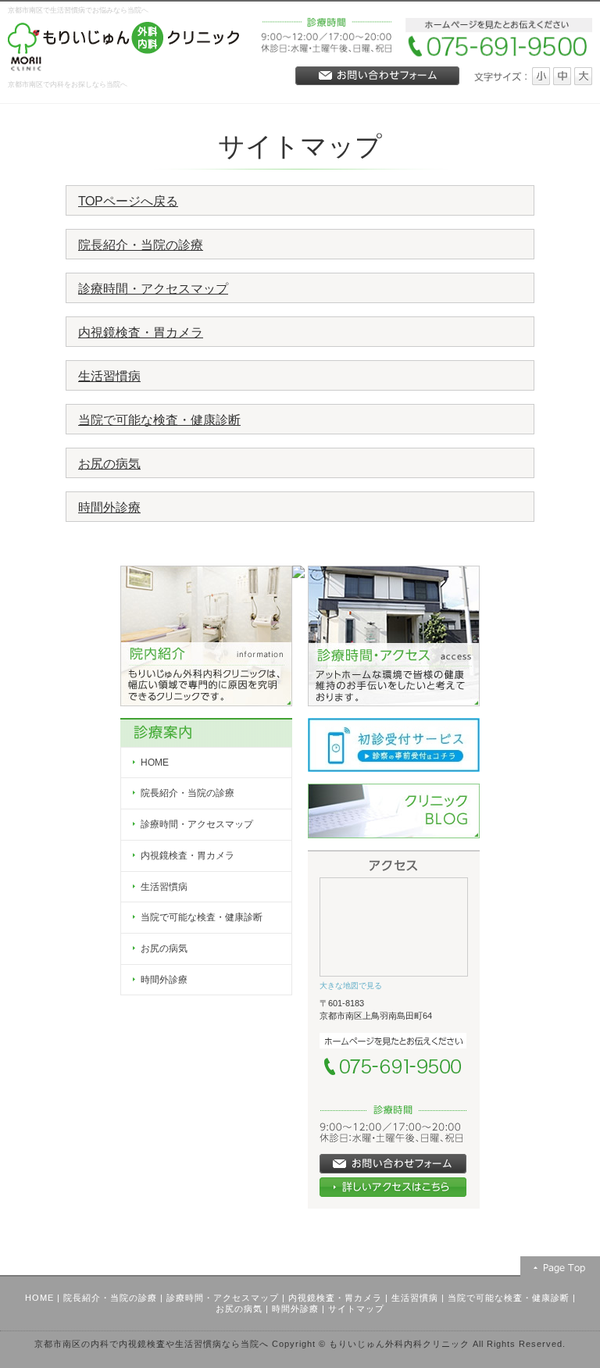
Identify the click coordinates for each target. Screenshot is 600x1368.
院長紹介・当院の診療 (140, 244)
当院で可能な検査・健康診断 (159, 419)
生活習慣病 (109, 375)
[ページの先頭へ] (560, 1266)
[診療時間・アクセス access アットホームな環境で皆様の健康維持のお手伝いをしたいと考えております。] (394, 634)
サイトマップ (356, 1308)
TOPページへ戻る (128, 200)
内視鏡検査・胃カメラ (140, 332)
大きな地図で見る (351, 985)
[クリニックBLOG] (394, 810)
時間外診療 (109, 507)
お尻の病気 (109, 463)
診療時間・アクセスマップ (153, 288)
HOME (39, 1297)
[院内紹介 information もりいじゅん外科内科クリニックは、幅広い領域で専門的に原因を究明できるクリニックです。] (206, 634)
